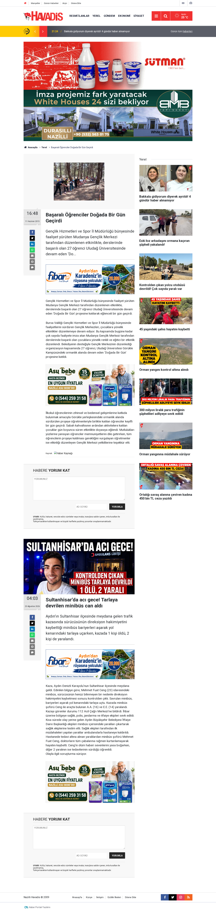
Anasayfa (32, 147)
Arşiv (64, 3)
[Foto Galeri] (190, 3)
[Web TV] (183, 3)
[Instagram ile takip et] (181, 897)
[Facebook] (32, 232)
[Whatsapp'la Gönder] (32, 249)
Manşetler (35, 3)
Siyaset (138, 15)
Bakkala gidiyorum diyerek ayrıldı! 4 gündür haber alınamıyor (97, 31)
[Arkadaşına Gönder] (32, 255)
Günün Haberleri (51, 3)
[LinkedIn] (32, 244)
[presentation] (35, 31)
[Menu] (156, 16)
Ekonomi (124, 15)
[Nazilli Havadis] (43, 15)
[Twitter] (32, 238)
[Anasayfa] (25, 3)
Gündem (109, 15)
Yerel (97, 15)
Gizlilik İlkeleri (114, 897)
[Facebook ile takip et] (165, 897)
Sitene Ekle (76, 3)
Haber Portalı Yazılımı (39, 907)
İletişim (100, 897)
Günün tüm (181, 31)
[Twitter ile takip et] (173, 897)
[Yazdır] (32, 261)
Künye (89, 897)
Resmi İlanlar (79, 15)
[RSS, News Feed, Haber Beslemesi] (188, 897)
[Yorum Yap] (32, 267)
